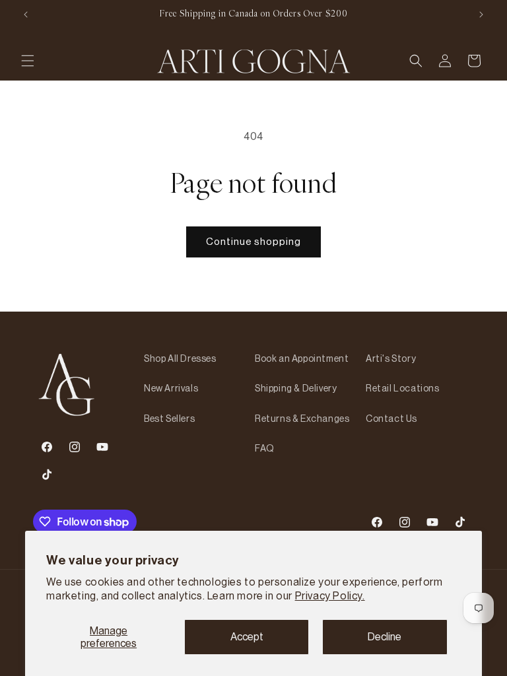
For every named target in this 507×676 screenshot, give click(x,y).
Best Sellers (169, 418)
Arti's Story (391, 358)
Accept (246, 636)
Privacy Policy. (330, 595)
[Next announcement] (481, 14)
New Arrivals (171, 388)
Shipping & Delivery (296, 388)
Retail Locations (403, 388)
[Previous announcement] (25, 14)
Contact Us (391, 418)
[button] (27, 60)
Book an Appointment (302, 358)
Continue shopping (253, 241)
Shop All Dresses (180, 358)
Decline (384, 636)
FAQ (265, 448)
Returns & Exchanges (302, 418)
